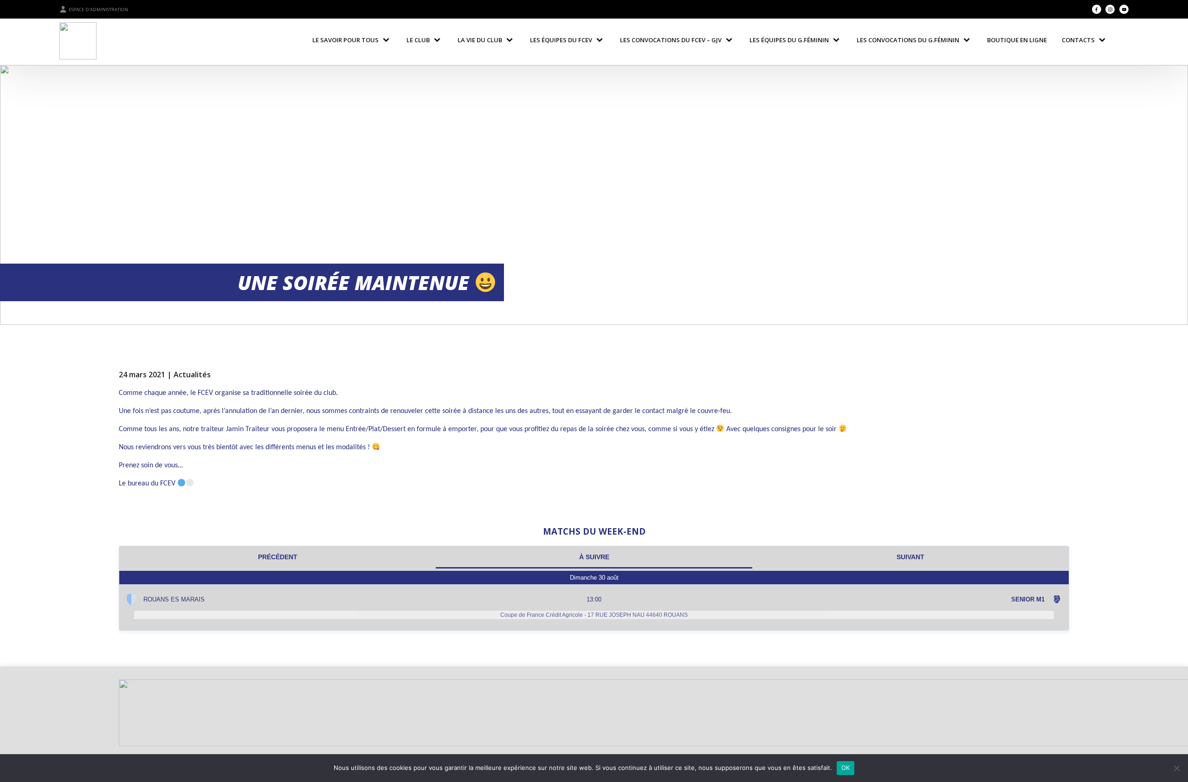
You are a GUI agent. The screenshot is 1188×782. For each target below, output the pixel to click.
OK (845, 767)
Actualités (192, 374)
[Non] (1176, 768)
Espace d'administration (98, 9)
